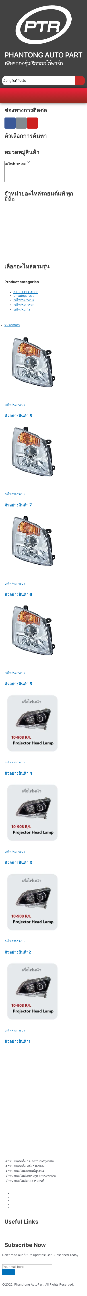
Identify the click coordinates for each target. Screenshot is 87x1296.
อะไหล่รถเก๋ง (21, 309)
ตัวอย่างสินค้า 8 (18, 415)
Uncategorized (23, 295)
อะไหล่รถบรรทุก (23, 305)
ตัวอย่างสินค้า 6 (18, 594)
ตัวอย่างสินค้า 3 (18, 862)
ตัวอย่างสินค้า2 (17, 952)
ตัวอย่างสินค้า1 (17, 1041)
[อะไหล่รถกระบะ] (15, 163)
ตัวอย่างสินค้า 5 (18, 683)
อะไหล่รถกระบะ (23, 300)
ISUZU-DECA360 (25, 292)
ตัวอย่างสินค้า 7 (18, 504)
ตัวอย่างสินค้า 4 (18, 773)
